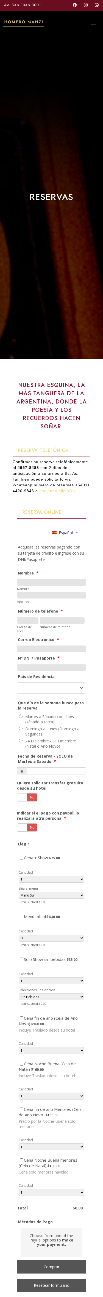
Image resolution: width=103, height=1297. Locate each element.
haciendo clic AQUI (58, 491)
